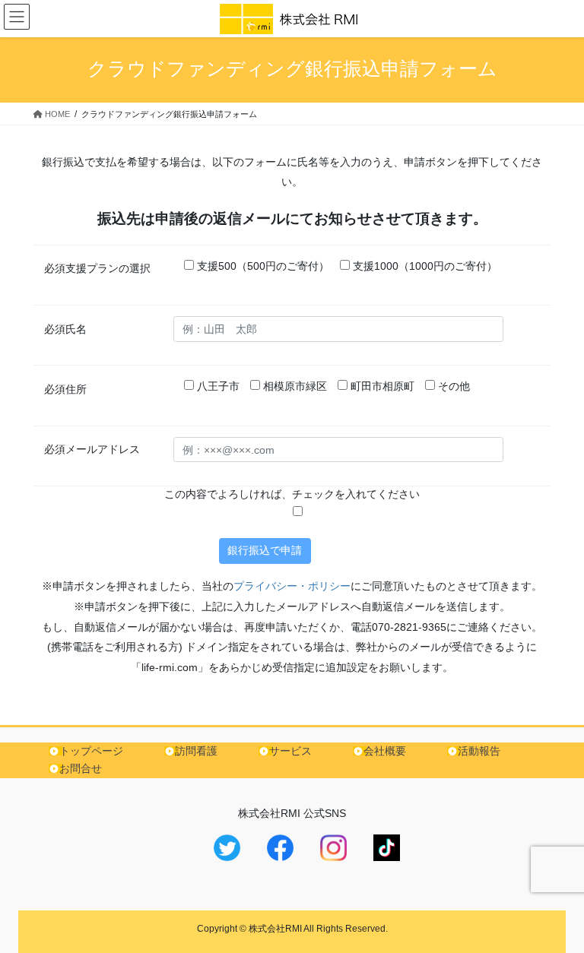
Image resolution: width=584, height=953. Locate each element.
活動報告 (479, 751)
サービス (290, 751)
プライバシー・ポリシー (292, 586)
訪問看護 (196, 751)
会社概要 (384, 751)
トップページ (91, 751)
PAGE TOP (556, 910)
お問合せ (80, 768)
